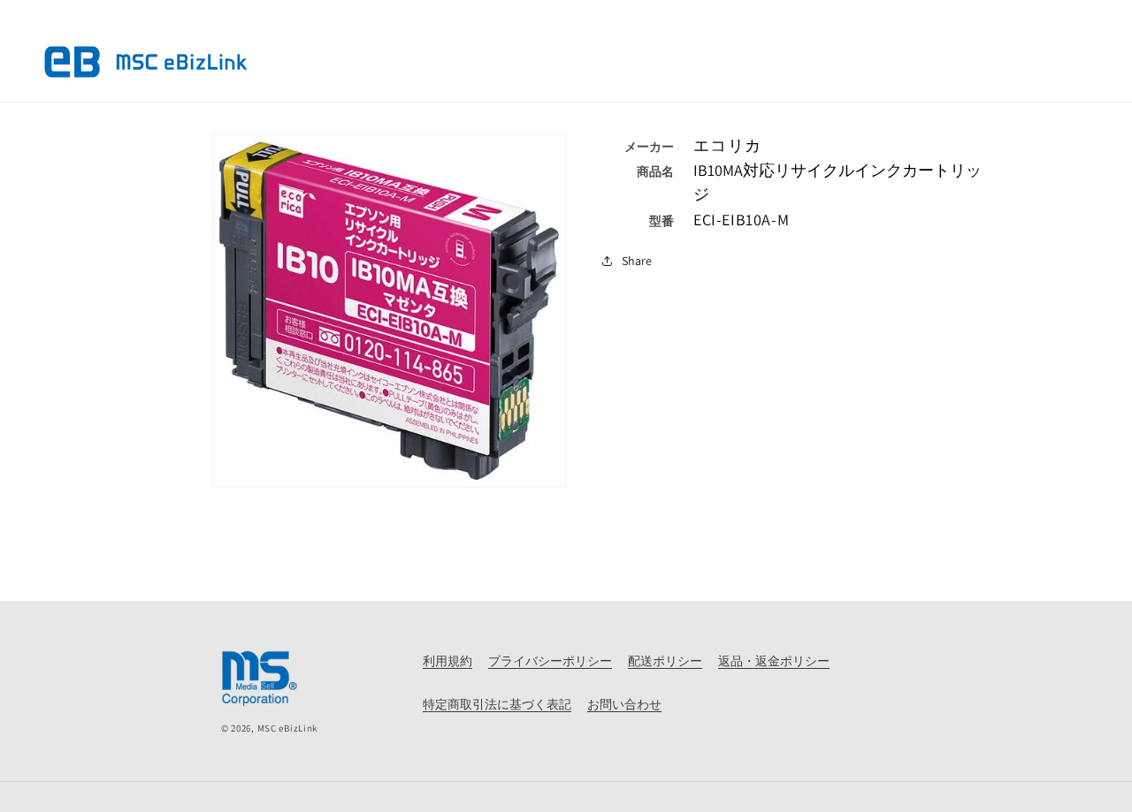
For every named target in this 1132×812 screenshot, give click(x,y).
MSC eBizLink (287, 728)
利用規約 (447, 661)
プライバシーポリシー (550, 661)
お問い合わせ (624, 704)
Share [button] (637, 261)
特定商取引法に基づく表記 (497, 704)
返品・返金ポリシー (774, 661)
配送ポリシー (665, 661)
